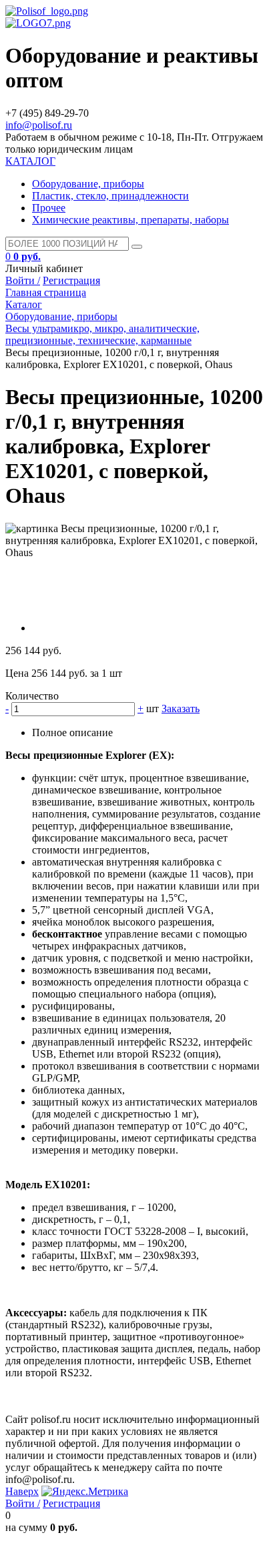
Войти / (22, 280)
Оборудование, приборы (88, 183)
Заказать (181, 708)
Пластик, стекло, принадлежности (110, 195)
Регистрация (71, 280)
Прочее (48, 207)
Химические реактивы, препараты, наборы (130, 219)
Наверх (22, 1491)
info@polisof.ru (38, 125)
